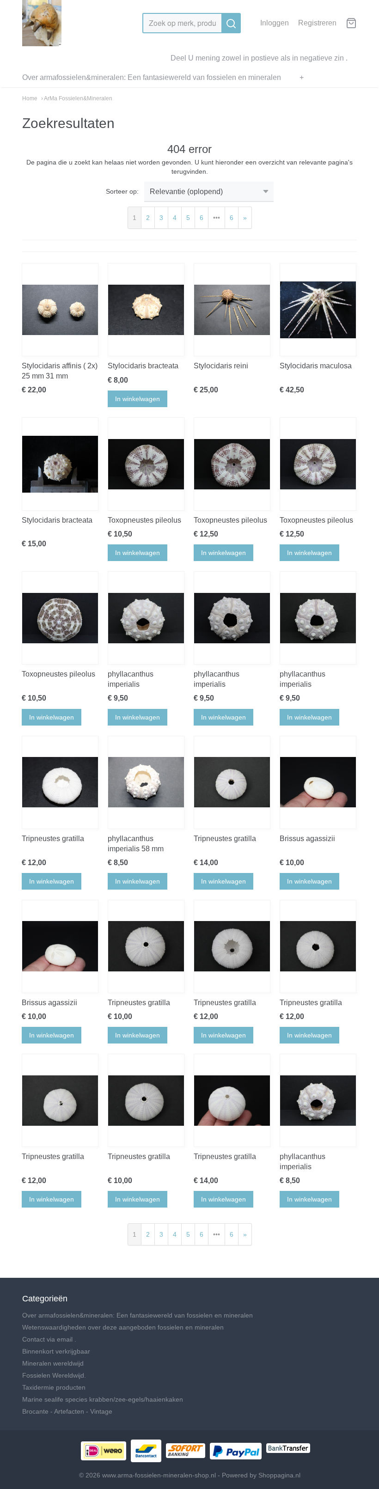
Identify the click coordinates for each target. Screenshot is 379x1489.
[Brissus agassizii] (318, 782)
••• (216, 217)
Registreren (317, 23)
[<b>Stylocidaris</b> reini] (232, 309)
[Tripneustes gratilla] (60, 782)
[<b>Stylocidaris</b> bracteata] (146, 309)
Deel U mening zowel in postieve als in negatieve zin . (259, 58)
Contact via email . (49, 1339)
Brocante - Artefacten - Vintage (67, 1411)
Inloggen (274, 23)
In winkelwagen (137, 399)
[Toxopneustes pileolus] (146, 464)
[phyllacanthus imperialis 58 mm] (146, 782)
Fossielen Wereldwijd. (54, 1375)
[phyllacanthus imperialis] (146, 618)
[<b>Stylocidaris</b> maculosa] (318, 309)
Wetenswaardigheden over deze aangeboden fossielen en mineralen (123, 1327)
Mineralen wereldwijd (53, 1363)
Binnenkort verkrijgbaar (56, 1351)
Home (29, 98)
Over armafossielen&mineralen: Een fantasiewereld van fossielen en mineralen (151, 77)
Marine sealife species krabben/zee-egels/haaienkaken (102, 1399)
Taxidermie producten (54, 1387)
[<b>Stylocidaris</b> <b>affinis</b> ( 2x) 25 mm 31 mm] (60, 309)
